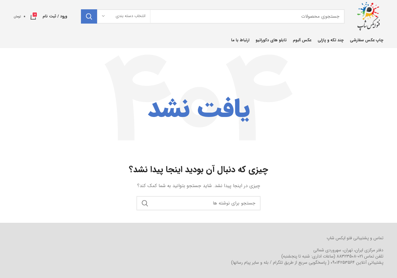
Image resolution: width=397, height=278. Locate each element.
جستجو (89, 16)
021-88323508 (350, 256)
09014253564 (343, 262)
